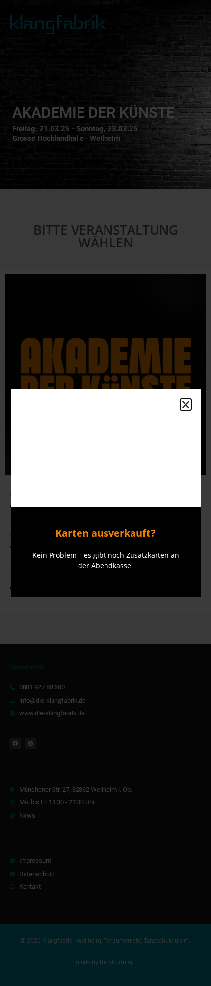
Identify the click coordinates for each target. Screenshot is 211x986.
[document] (105, 493)
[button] (186, 404)
